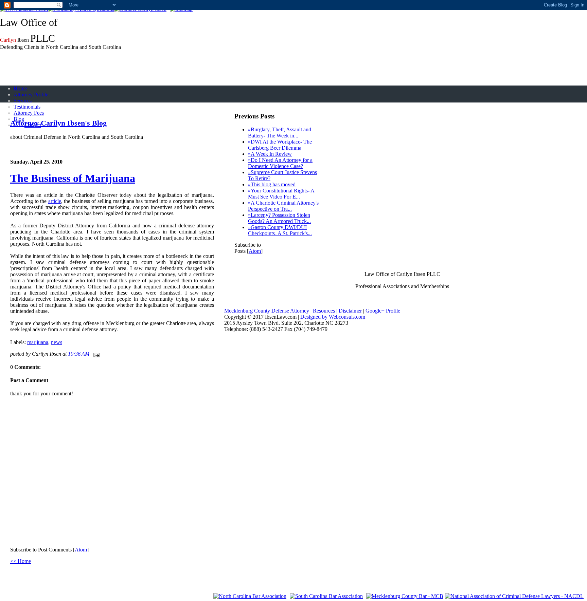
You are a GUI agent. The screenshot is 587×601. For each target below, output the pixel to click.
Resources (324, 311)
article (54, 201)
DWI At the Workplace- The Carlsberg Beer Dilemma (280, 145)
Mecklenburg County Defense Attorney (266, 311)
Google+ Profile (383, 311)
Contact (32, 125)
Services (23, 101)
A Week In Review (270, 154)
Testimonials (27, 107)
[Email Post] (95, 354)
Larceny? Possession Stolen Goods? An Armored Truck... (279, 218)
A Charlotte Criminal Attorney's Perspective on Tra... (283, 206)
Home (20, 88)
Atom (81, 549)
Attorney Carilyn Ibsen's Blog (58, 123)
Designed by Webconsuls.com (332, 317)
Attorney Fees (29, 113)
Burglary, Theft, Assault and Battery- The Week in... (279, 132)
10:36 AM (79, 354)
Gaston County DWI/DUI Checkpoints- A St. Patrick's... (280, 230)
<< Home (20, 561)
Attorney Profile (31, 94)
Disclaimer (350, 311)
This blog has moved (272, 184)
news (56, 342)
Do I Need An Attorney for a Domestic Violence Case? (280, 163)
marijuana (37, 342)
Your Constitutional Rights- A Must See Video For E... (281, 194)
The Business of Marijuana (72, 178)
